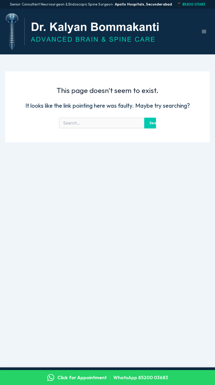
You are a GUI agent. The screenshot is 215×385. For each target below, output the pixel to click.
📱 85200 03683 (191, 4)
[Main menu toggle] (204, 31)
